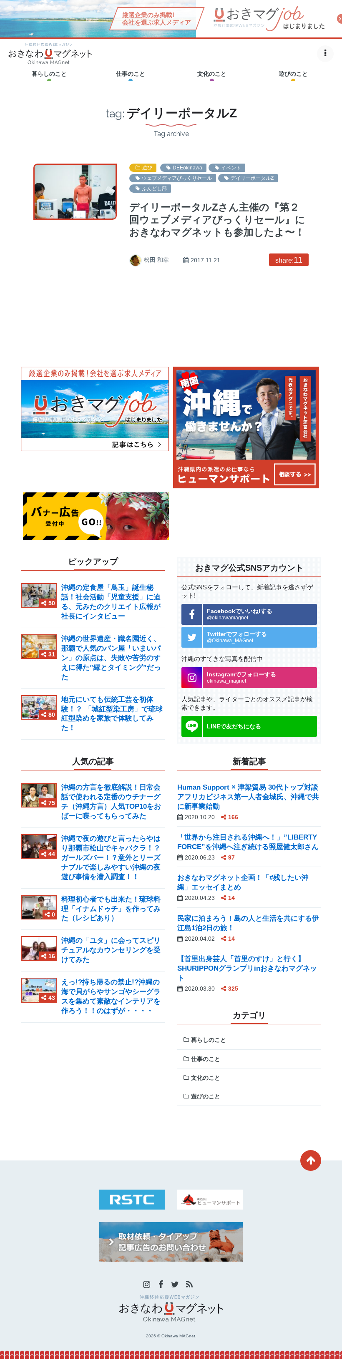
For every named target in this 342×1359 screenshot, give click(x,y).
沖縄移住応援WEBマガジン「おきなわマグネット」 (50, 53)
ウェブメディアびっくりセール (177, 178)
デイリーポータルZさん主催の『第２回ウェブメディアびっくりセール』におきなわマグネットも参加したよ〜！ (217, 219)
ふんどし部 (154, 188)
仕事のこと (205, 1059)
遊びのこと (205, 1096)
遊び (147, 168)
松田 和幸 (156, 259)
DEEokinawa (187, 168)
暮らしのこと (208, 1039)
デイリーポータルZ (252, 178)
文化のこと (205, 1077)
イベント (231, 168)
